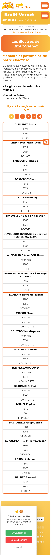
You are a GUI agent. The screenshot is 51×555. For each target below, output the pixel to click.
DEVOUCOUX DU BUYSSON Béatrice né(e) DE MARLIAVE (25, 235)
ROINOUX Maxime (25, 459)
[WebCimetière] (16, 8)
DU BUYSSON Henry (26, 197)
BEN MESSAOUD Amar (25, 367)
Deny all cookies (18, 540)
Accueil (21, 27)
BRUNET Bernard (25, 477)
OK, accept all (19, 533)
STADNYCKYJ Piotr (25, 386)
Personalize (19, 547)
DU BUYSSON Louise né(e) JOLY (25, 215)
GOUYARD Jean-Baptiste (25, 331)
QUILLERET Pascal (25, 124)
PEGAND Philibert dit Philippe (25, 294)
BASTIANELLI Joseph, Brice (25, 422)
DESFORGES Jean (25, 179)
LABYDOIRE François (25, 161)
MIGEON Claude (25, 313)
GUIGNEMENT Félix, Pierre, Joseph (25, 441)
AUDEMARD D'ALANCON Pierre (25, 255)
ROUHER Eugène (26, 404)
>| (40, 116)
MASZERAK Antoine (25, 349)
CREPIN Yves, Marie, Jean (25, 142)
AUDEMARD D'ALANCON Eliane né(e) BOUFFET (25, 275)
